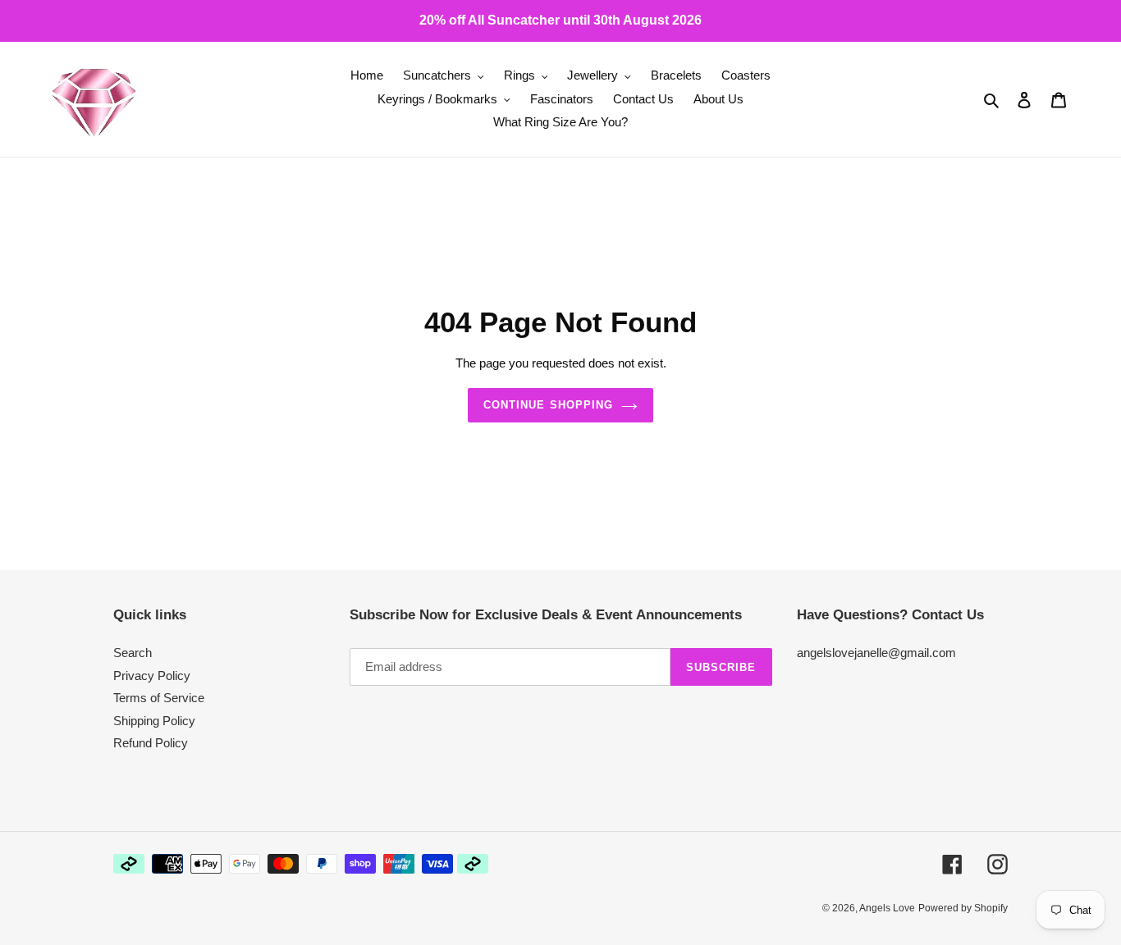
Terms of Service (158, 698)
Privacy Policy (151, 675)
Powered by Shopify (963, 908)
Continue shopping (548, 405)
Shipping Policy (154, 721)
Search (132, 653)
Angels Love (887, 908)
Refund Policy (150, 743)
